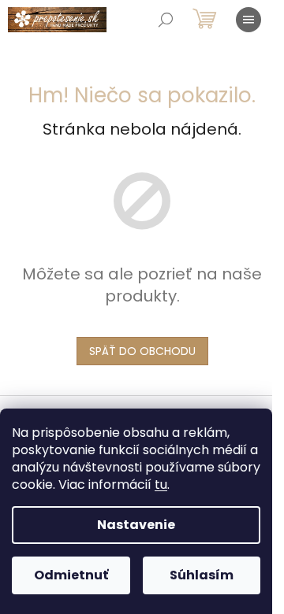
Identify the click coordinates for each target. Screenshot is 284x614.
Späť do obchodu (142, 351)
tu (161, 484)
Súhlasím (202, 575)
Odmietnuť (71, 575)
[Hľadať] (165, 19)
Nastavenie (136, 525)
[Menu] (248, 19)
